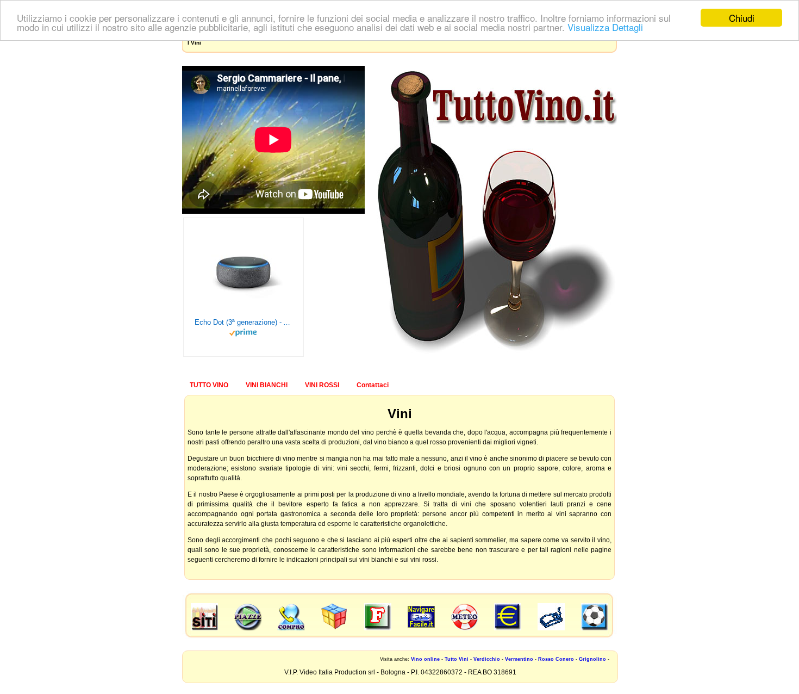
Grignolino (592, 659)
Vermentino (519, 659)
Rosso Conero (556, 659)
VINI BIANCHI (267, 385)
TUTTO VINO (209, 385)
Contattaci (373, 385)
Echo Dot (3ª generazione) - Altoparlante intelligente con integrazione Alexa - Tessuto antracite (243, 322)
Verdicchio (486, 659)
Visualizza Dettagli (605, 27)
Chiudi (741, 17)
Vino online (425, 659)
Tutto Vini (457, 659)
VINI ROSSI (322, 385)
